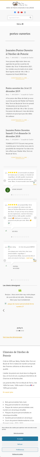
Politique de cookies (17, 454)
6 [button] (23, 330)
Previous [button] (3, 310)
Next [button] (36, 310)
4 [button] (20, 330)
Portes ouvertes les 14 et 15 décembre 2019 (19, 90)
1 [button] (16, 330)
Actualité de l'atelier (27, 57)
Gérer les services (18, 433)
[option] (20, 309)
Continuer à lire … (20, 78)
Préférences (20, 450)
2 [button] (17, 330)
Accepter (20, 439)
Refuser (20, 444)
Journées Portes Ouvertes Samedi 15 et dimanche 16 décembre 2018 (18, 133)
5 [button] (22, 330)
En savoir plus (8, 392)
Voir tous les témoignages (12, 337)
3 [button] (19, 330)
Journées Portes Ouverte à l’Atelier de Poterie (19, 52)
